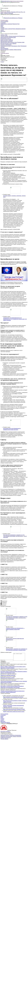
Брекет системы (4, 39)
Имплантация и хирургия (6, 41)
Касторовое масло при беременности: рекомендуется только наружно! (12, 429)
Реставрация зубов (11, 37)
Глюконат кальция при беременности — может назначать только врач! (15, 629)
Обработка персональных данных (8, 736)
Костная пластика (5, 43)
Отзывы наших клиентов (6, 28)
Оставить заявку (4, 20)
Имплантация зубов (5, 42)
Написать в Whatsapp (17, 17)
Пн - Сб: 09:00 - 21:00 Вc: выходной (13, 12)
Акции (2, 30)
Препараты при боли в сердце (7, 677)
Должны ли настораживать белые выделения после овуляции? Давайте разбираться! (12, 691)
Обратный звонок (5, 53)
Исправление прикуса (6, 38)
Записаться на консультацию (16, 1)
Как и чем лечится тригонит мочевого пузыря (14, 709)
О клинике (3, 22)
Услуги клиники (4, 21)
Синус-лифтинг (12, 43)
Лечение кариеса (4, 36)
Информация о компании (6, 23)
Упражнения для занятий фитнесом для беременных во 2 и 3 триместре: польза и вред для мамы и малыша (15, 319)
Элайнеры (10, 39)
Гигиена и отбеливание (6, 44)
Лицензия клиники (5, 735)
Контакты (3, 31)
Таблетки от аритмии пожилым (8, 675)
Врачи (2, 25)
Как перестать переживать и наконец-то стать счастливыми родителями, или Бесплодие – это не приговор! (15, 536)
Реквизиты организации (15, 735)
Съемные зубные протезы (15, 49)
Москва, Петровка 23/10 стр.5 (14, 12)
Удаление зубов (20, 42)
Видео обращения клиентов (19, 28)
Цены (2, 26)
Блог (18, 23)
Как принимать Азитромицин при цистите (13, 696)
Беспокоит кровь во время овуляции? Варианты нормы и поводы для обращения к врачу (14, 672)
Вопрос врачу (4, 12)
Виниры (2, 49)
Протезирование (4, 48)
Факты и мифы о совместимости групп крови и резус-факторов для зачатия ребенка (13, 667)
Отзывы (2, 27)
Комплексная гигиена (6, 46)
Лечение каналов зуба (14, 36)
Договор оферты (4, 738)
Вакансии (15, 23)
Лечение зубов (4, 35)
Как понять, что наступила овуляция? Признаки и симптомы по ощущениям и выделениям (12, 686)
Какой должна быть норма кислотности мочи (13, 711)
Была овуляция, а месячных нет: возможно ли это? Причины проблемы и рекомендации (16, 649)
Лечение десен (13, 42)
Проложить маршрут (5, 731)
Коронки (7, 49)
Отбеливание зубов (15, 46)
